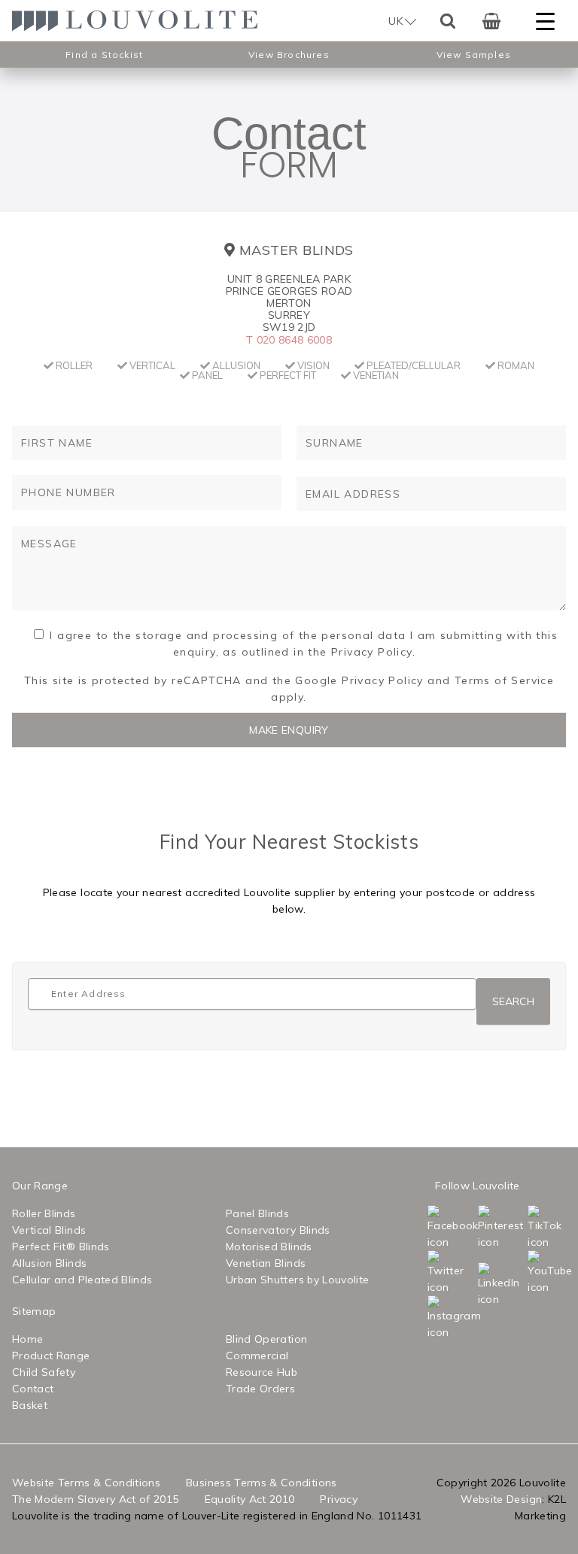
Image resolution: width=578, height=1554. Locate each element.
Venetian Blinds (266, 1263)
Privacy (338, 1499)
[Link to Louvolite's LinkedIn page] (481, 1284)
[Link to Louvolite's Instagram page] (430, 1317)
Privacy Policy (383, 680)
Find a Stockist (104, 54)
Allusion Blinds (49, 1263)
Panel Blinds (257, 1213)
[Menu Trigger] (545, 20)
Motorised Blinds (269, 1246)
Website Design (501, 1499)
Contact (32, 1388)
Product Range (51, 1355)
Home (27, 1339)
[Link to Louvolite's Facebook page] (430, 1227)
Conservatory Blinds (278, 1230)
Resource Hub (261, 1372)
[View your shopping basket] (491, 21)
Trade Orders (260, 1388)
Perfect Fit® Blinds (61, 1246)
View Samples (474, 54)
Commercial (257, 1355)
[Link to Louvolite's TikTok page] (531, 1227)
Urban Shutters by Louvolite (297, 1279)
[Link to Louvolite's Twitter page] (430, 1272)
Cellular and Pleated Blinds (82, 1279)
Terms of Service (504, 680)
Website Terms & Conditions (86, 1482)
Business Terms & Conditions (261, 1482)
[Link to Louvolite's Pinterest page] (481, 1227)
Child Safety (43, 1372)
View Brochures (289, 54)
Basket (29, 1405)
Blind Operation (266, 1339)
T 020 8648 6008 (289, 340)
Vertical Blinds (49, 1230)
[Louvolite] (140, 21)
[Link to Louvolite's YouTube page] (531, 1272)
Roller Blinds (44, 1213)
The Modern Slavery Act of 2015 (95, 1499)
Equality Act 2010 (250, 1499)
